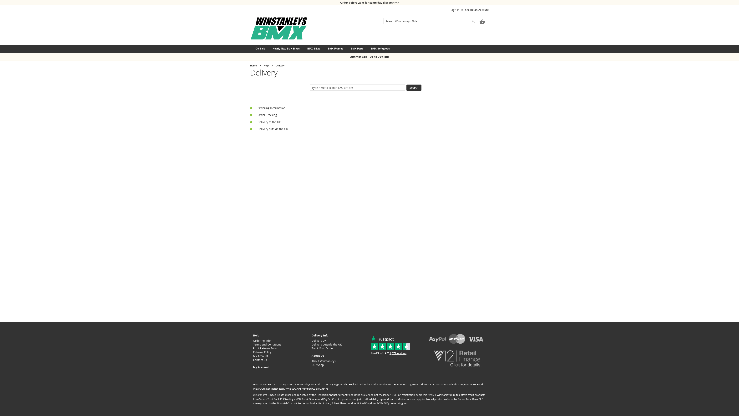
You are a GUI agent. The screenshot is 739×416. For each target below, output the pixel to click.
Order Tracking (267, 115)
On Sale (260, 48)
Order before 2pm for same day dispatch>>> (369, 2)
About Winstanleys (324, 361)
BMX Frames (335, 48)
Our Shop (318, 365)
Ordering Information (271, 108)
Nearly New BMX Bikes (286, 48)
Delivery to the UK (269, 122)
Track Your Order (322, 348)
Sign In (455, 10)
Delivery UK (319, 340)
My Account (260, 356)
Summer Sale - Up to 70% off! (370, 57)
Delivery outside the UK (273, 129)
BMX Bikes (313, 48)
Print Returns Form (265, 348)
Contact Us (260, 360)
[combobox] (430, 21)
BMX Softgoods (380, 48)
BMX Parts (357, 48)
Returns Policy (262, 352)
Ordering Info (262, 340)
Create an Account (477, 10)
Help (266, 65)
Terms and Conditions (267, 344)
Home (253, 65)
